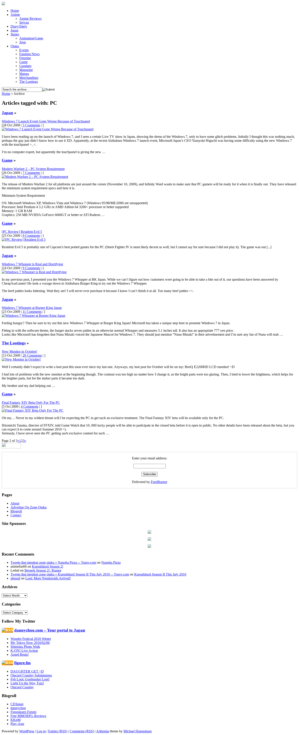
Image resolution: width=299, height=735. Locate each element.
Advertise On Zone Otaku (29, 507)
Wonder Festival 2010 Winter (31, 639)
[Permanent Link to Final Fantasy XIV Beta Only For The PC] (32, 410)
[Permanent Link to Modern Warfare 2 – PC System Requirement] (35, 177)
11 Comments (32, 311)
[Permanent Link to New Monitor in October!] (21, 359)
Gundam (25, 66)
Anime (15, 14)
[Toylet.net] (149, 546)
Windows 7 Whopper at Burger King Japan (32, 308)
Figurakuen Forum (23, 712)
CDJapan (17, 704)
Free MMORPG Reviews (28, 716)
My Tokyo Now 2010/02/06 (30, 643)
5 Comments (31, 125)
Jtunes (15, 34)
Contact (16, 515)
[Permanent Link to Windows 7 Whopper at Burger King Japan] (33, 315)
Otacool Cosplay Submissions (31, 675)
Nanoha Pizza (111, 562)
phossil (15, 578)
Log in (41, 731)
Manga (24, 74)
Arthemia (102, 731)
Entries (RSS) (57, 731)
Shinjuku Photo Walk (25, 646)
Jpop (22, 42)
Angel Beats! (20, 654)
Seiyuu (24, 22)
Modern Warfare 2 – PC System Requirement (33, 169)
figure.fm (22, 663)
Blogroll (16, 511)
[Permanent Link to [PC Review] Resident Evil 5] (24, 239)
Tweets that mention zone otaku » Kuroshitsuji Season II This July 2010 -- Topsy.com (70, 574)
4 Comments (29, 406)
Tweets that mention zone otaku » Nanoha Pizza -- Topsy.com (53, 562)
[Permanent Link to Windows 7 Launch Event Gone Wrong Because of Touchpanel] (47, 129)
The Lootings (28, 81)
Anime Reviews (30, 18)
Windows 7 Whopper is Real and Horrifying (32, 264)
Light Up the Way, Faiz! (27, 683)
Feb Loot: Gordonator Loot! (30, 679)
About (15, 503)
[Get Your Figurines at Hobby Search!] (149, 539)
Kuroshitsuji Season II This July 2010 (160, 574)
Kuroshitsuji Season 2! (47, 566)
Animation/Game (31, 38)
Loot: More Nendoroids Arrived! (48, 578)
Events (24, 50)
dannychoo (18, 708)
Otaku (15, 46)
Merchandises (28, 78)
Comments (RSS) (82, 731)
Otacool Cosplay (22, 687)
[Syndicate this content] (7, 630)
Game (23, 62)
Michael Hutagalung (137, 731)
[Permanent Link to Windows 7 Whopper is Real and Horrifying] (34, 272)
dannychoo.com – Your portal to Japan (49, 630)
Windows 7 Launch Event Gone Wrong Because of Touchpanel (46, 121)
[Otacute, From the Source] (149, 532)
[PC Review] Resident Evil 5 (22, 232)
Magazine (26, 70)
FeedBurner (159, 482)
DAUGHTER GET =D (27, 671)
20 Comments (32, 355)
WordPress (26, 731)
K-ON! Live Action (24, 650)
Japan (14, 30)
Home (15, 10)
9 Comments (31, 235)
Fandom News (29, 54)
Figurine (25, 58)
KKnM (16, 720)
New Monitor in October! (19, 351)
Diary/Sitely (19, 26)
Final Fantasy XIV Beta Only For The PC (31, 402)
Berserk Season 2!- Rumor (43, 570)
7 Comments (31, 173)
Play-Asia (17, 724)
